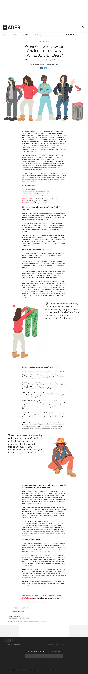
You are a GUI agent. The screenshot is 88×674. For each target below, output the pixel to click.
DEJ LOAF (25, 197)
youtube (71, 34)
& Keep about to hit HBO (49, 147)
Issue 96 (28, 618)
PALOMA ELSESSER (28, 191)
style (40, 41)
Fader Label (9, 644)
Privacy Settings (29, 670)
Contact (8, 643)
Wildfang (35, 139)
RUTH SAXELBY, (28, 621)
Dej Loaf (21, 618)
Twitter (66, 34)
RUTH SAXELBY (13, 618)
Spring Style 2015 (18, 611)
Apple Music (77, 643)
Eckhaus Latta (32, 145)
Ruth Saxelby (35, 64)
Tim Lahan (47, 64)
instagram (73, 34)
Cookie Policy (41, 643)
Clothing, (11, 621)
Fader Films (17, 644)
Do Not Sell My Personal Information (45, 670)
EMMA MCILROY (27, 203)
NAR (23, 189)
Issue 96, (22, 621)
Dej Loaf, (16, 621)
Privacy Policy (32, 643)
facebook (68, 34)
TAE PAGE (25, 201)
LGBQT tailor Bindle (36, 147)
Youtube (63, 643)
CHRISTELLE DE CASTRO (30, 195)
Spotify (58, 644)
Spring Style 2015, (37, 621)
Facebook (56, 643)
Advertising (15, 643)
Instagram (69, 643)
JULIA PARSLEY (27, 193)
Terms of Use (23, 643)
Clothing (46, 41)
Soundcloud (51, 644)
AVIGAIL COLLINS (27, 199)
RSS (63, 644)
